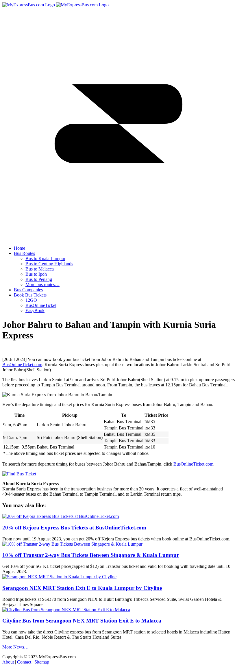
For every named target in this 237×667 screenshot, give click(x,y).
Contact (24, 661)
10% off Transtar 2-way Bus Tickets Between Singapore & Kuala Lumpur (90, 555)
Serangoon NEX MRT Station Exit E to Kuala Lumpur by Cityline (82, 588)
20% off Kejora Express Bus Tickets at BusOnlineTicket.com (74, 528)
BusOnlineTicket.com (22, 364)
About (8, 661)
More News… (15, 646)
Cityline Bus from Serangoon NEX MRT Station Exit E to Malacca (81, 621)
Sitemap (41, 661)
